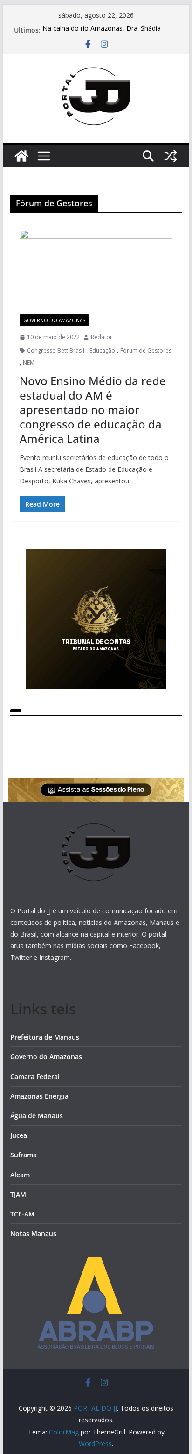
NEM (28, 363)
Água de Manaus (36, 1115)
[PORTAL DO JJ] (21, 156)
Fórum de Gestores (145, 350)
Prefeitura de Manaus (44, 1037)
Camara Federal (35, 1076)
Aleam (20, 1174)
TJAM (18, 1194)
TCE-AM (22, 1213)
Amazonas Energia (39, 1096)
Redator (101, 337)
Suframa (23, 1154)
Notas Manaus (33, 1233)
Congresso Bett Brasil (55, 350)
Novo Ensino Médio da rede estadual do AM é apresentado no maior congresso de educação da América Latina (93, 410)
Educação (102, 350)
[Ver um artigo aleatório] (170, 156)
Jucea (18, 1135)
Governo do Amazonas (54, 320)
